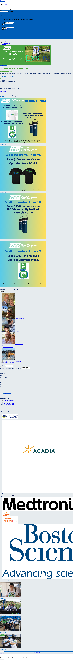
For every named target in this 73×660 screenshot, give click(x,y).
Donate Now (2, 393)
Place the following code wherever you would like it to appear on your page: (11, 368)
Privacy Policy (2, 653)
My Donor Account (7, 21)
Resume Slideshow (3, 144)
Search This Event (10, 9)
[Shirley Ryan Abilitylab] (10, 523)
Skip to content (2, 0)
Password (3, 23)
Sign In (8, 28)
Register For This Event (7, 393)
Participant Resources (5, 4)
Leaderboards (4, 3)
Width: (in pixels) (2, 365)
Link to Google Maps (3, 91)
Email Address (4, 22)
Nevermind (2, 659)
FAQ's (3, 5)
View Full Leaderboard (3, 345)
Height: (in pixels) (2, 366)
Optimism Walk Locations (6, 43)
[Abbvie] (8, 496)
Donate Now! (2, 66)
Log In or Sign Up (2, 1)
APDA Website (4, 6)
